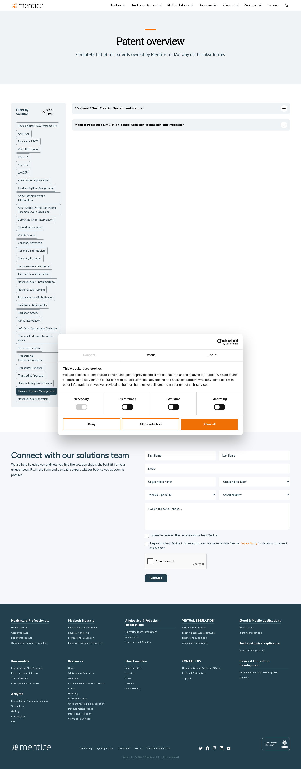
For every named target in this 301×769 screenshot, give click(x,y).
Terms (138, 748)
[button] (118, 5)
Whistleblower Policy (158, 748)
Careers (129, 683)
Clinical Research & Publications (86, 683)
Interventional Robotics (138, 642)
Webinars (73, 678)
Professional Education (81, 637)
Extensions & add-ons (194, 637)
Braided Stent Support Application (30, 700)
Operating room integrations (141, 631)
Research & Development (82, 627)
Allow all (209, 424)
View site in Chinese (79, 718)
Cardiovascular (19, 632)
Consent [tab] (89, 355)
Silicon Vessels (19, 678)
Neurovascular (19, 627)
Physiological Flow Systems (27, 668)
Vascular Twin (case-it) (251, 650)
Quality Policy (105, 748)
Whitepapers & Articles (81, 673)
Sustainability (133, 688)
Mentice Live (246, 627)
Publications (18, 716)
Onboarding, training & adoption (29, 642)
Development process (80, 708)
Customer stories (77, 698)
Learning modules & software (199, 632)
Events (72, 688)
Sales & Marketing (78, 632)
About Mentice (133, 668)
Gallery (15, 711)
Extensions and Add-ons (24, 673)
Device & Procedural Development (258, 672)
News (71, 668)
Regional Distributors (194, 673)
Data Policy (86, 748)
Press (128, 678)
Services (244, 677)
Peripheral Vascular (22, 637)
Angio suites (132, 636)
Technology (17, 706)
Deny (91, 424)
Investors (130, 673)
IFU (13, 721)
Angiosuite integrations (195, 642)
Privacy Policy (249, 543)
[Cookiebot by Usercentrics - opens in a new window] (220, 342)
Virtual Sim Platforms (194, 627)
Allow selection (151, 424)
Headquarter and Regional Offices (201, 668)
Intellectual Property (79, 713)
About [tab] (211, 355)
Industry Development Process (85, 642)
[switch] (127, 407)
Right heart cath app (250, 632)
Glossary (73, 693)
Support (186, 678)
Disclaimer (124, 748)
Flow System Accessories (25, 683)
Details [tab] (151, 355)
